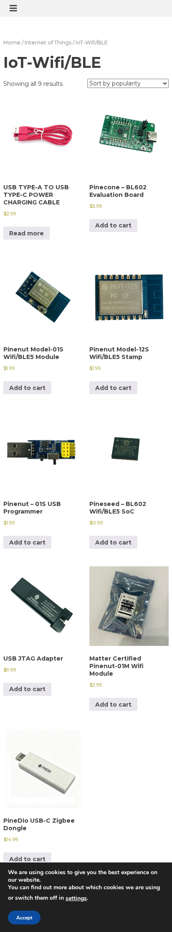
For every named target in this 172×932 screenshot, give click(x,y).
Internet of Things (48, 42)
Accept (24, 917)
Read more (26, 233)
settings (76, 898)
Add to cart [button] (113, 225)
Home (11, 42)
